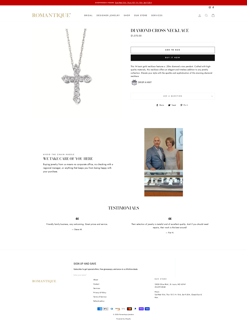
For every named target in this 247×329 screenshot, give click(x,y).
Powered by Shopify (123, 319)
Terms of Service (99, 296)
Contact (96, 284)
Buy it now (172, 57)
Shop (127, 15)
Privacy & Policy (99, 292)
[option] (123, 2)
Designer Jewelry (108, 15)
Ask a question (172, 96)
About (95, 279)
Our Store (140, 15)
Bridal (88, 15)
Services (157, 15)
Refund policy (98, 301)
